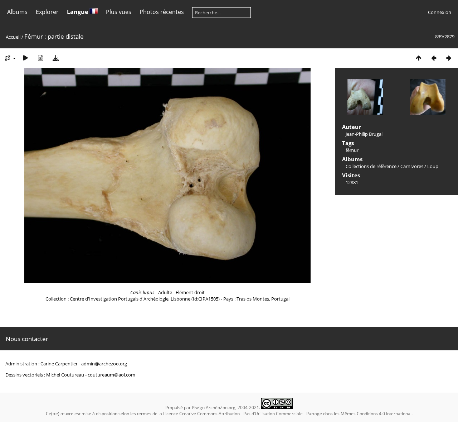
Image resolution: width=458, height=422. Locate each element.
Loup (432, 166)
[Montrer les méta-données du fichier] (40, 58)
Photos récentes (162, 12)
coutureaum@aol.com (111, 374)
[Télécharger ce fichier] (55, 58)
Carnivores (411, 166)
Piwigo (198, 407)
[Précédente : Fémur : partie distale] (433, 58)
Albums (17, 12)
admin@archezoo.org (104, 363)
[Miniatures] (418, 58)
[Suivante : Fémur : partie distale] (448, 58)
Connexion (439, 12)
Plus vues (118, 12)
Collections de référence (371, 166)
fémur (352, 150)
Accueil (13, 37)
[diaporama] (25, 58)
